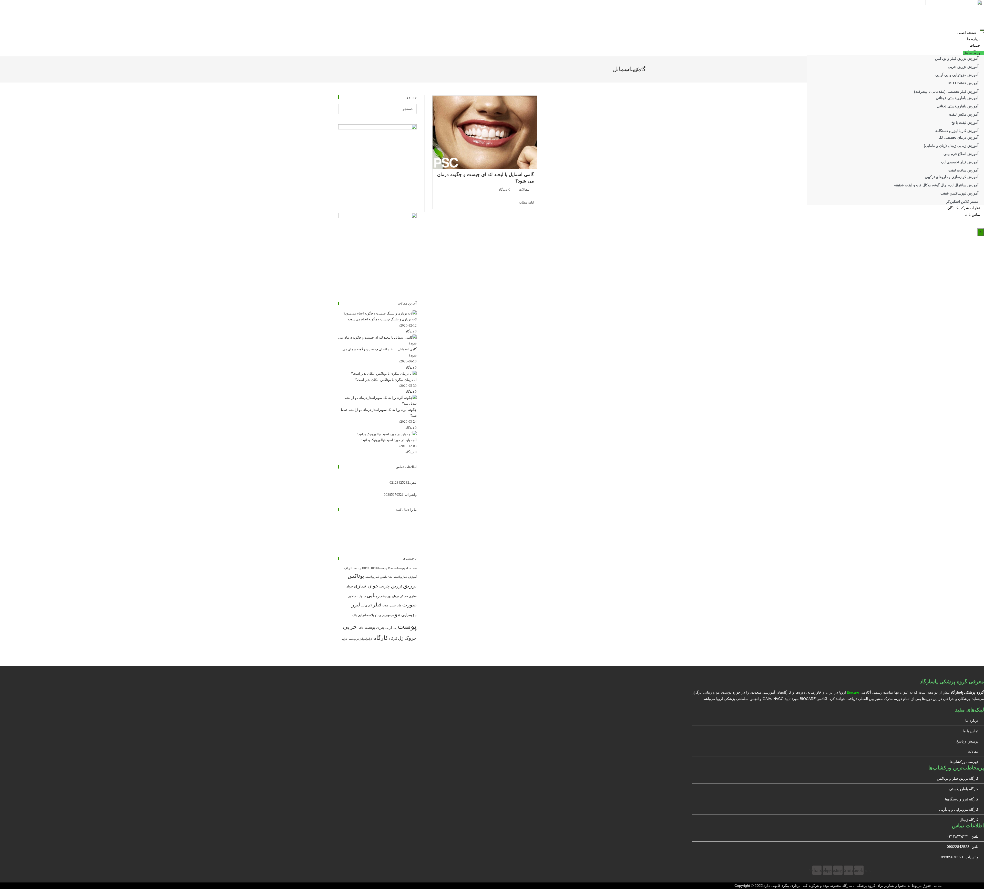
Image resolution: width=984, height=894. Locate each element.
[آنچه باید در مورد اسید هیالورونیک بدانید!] (387, 433)
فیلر (377, 604)
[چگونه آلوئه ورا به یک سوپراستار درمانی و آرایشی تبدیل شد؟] (377, 400)
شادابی (352, 596)
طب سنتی (395, 605)
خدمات (975, 45)
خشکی (404, 596)
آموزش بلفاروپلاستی (405, 576)
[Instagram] (415, 525)
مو (398, 614)
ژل (401, 638)
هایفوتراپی (388, 615)
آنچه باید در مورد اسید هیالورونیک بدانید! (389, 440)
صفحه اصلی (966, 33)
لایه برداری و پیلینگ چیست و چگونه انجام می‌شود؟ (382, 319)
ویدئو (378, 615)
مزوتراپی (409, 615)
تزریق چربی (390, 585)
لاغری (368, 605)
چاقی (361, 627)
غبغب (385, 605)
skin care (411, 568)
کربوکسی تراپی (350, 638)
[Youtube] (415, 537)
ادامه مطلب (525, 203)
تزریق (410, 586)
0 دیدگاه (504, 189)
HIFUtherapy (378, 568)
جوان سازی (366, 585)
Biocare (853, 692)
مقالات (524, 189)
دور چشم (386, 596)
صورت (409, 604)
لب (362, 605)
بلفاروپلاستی (372, 576)
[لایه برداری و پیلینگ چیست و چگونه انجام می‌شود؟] (380, 313)
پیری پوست (374, 627)
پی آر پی (391, 627)
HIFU (365, 568)
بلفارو (383, 576)
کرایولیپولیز (366, 638)
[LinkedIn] (415, 531)
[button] (973, 53)
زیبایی (373, 595)
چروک (410, 638)
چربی (350, 626)
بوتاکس (356, 576)
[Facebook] (415, 519)
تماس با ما (972, 215)
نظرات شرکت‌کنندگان (963, 208)
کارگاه (393, 639)
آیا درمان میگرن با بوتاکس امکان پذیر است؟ (386, 380)
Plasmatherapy (396, 568)
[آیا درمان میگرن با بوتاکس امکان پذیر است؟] (384, 373)
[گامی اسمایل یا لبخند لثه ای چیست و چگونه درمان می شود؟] (377, 340)
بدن (390, 576)
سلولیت (361, 596)
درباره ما (973, 39)
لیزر (356, 604)
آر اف (347, 568)
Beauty (356, 568)
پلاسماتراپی (365, 615)
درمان (395, 596)
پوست (407, 626)
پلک (354, 615)
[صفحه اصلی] (644, 69)
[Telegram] (415, 543)
